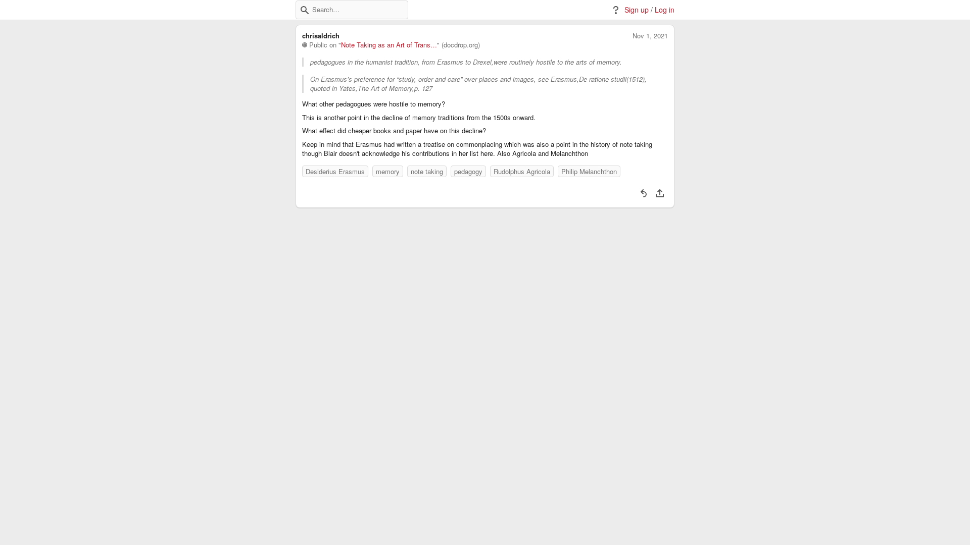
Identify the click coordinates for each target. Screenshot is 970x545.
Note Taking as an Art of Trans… (389, 44)
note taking (427, 171)
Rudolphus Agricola (522, 171)
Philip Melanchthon (589, 171)
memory (388, 171)
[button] (305, 10)
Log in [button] (664, 10)
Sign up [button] (636, 10)
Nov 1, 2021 (650, 35)
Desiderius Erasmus (335, 171)
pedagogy (468, 171)
